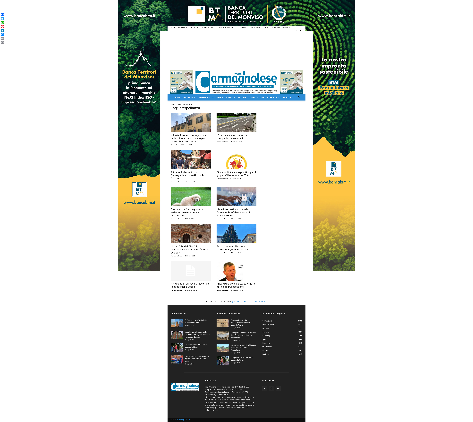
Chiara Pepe (175, 145)
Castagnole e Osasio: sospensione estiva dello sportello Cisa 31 (240, 322)
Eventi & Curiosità (269, 97)
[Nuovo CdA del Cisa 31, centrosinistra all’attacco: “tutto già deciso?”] (191, 233)
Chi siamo (194, 27)
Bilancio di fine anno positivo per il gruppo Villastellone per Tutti (236, 174)
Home (177, 97)
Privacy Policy (210, 394)
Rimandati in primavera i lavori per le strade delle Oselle (190, 285)
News (266, 27)
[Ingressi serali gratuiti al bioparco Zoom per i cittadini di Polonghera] (223, 348)
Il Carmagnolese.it (183, 420)
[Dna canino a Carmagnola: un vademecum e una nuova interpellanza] (191, 196)
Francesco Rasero (223, 142)
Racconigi (216, 97)
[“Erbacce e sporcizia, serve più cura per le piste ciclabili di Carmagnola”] (236, 122)
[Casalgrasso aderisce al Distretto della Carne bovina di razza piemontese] (223, 335)
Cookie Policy (223, 394)
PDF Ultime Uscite (242, 27)
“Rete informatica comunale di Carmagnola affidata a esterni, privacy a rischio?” (234, 212)
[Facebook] (292, 31)
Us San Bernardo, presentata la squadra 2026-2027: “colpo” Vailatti (197, 358)
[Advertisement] (236, 51)
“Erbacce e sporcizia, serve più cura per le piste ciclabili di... (234, 137)
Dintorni (242, 97)
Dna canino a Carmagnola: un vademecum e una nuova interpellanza (187, 212)
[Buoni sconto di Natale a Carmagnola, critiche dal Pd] (236, 233)
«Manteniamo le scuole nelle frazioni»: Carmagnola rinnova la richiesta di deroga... (197, 334)
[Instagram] (296, 31)
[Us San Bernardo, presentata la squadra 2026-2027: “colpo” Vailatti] (177, 359)
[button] (299, 97)
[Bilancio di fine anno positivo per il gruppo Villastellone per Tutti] (236, 159)
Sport (253, 97)
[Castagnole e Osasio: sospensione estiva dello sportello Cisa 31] (223, 323)
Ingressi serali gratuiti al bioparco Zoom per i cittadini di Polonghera (243, 347)
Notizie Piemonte (256, 27)
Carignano (203, 97)
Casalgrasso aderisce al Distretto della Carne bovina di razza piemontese (243, 335)
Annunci (285, 97)
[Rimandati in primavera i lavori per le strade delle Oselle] (191, 271)
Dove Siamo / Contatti (207, 27)
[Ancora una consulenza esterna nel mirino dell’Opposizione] (236, 271)
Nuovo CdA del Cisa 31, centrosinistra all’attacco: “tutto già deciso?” (191, 249)
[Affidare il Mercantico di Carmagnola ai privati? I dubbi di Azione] (191, 159)
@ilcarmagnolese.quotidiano (249, 301)
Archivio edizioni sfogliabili (225, 27)
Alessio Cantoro (222, 179)
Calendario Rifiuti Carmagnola (280, 27)
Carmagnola (187, 97)
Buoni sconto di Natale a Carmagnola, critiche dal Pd (232, 248)
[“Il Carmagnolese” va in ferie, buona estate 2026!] (177, 323)
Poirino (229, 97)
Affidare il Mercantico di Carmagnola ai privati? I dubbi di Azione (189, 175)
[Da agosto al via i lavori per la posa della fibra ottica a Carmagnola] (177, 347)
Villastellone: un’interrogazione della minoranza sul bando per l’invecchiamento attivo (188, 138)
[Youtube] (300, 31)
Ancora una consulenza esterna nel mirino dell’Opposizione (236, 285)
